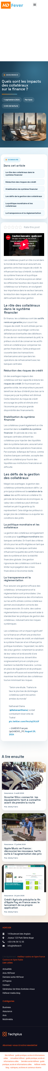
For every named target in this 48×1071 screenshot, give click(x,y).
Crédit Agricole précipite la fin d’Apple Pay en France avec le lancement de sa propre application (22, 903)
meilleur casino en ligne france (31, 956)
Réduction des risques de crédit (21, 182)
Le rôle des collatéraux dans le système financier (20, 173)
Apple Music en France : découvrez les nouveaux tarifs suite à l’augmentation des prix (23, 851)
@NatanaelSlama (19, 710)
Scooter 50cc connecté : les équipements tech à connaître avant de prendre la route (22, 800)
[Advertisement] (24, 36)
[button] (35, 4)
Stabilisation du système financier (22, 189)
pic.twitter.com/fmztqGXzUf (24, 721)
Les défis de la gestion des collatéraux (24, 196)
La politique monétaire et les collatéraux (19, 204)
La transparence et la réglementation (23, 213)
